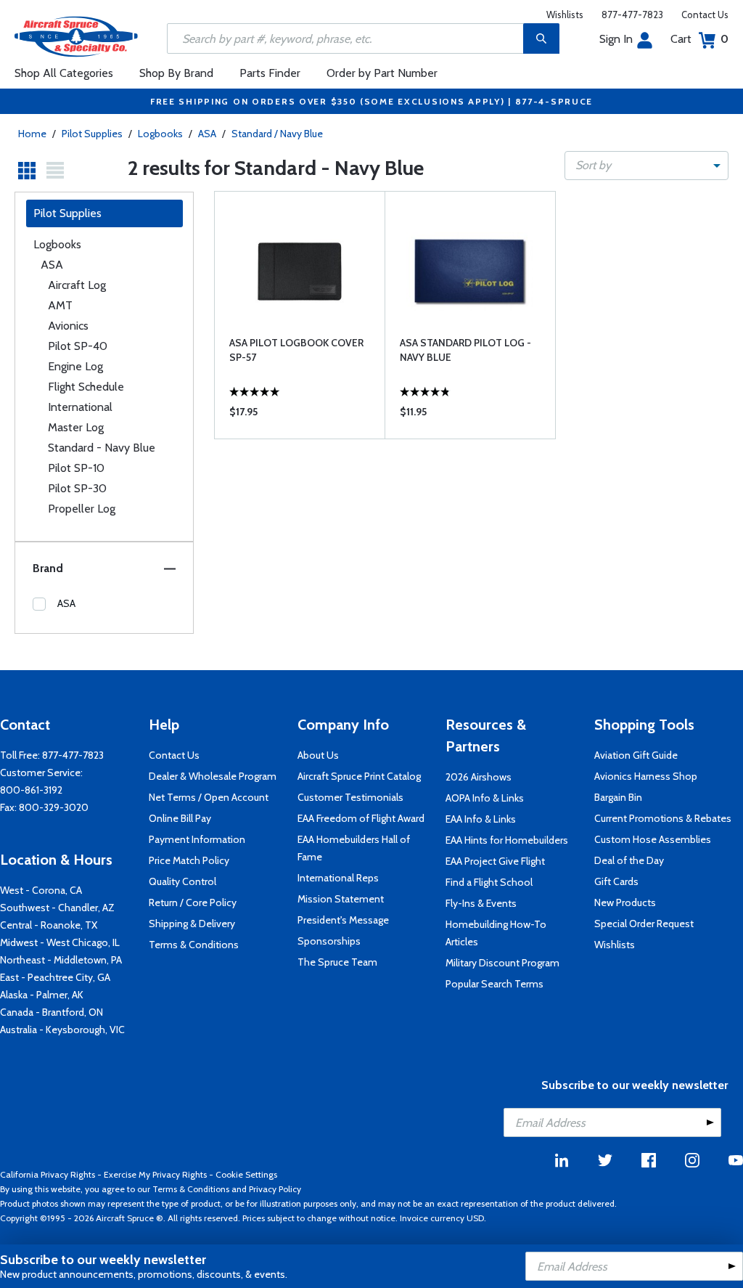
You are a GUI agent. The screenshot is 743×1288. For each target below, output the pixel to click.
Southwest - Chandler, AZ (57, 907)
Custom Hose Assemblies (652, 839)
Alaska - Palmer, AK (41, 994)
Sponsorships (329, 940)
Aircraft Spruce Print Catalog (359, 776)
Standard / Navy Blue (277, 133)
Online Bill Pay (180, 818)
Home (32, 133)
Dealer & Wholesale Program (212, 776)
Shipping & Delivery (192, 923)
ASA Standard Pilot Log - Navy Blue (465, 350)
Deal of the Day (629, 860)
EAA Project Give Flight (495, 861)
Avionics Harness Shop (645, 776)
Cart (699, 39)
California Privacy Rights (47, 1174)
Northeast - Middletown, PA (61, 959)
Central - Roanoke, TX (48, 925)
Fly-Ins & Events (481, 903)
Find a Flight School (489, 882)
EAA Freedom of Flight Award (360, 818)
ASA (208, 133)
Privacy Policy (275, 1188)
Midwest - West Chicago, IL (60, 942)
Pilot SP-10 (76, 468)
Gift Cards (616, 881)
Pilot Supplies (92, 133)
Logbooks (160, 133)
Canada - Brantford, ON (51, 1012)
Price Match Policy (189, 860)
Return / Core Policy (193, 902)
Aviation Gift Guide (636, 755)
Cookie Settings (246, 1174)
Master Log (76, 427)
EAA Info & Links (481, 819)
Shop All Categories (64, 73)
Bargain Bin (618, 797)
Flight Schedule (86, 387)
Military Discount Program (502, 962)
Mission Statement (340, 898)
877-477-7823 (632, 14)
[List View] (55, 170)
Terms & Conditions (194, 944)
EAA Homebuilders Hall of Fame (353, 848)
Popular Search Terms (494, 983)
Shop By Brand (176, 73)
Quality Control (182, 881)
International (80, 407)
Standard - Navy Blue (101, 448)
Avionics (68, 326)
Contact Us (704, 14)
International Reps (338, 877)
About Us (318, 755)
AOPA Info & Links (485, 797)
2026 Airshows (479, 776)
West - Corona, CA (41, 890)
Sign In (616, 39)
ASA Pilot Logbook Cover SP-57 (296, 350)
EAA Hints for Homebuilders (507, 840)
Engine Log (75, 366)
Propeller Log (81, 508)
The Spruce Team (337, 962)
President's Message (343, 919)
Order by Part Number (382, 73)
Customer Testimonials (350, 797)
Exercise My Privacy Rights (155, 1174)
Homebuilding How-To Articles (496, 933)
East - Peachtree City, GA (55, 977)
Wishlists (564, 14)
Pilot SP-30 (77, 488)
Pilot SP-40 (77, 346)
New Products (625, 902)
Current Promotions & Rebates (662, 818)
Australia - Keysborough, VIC (62, 1029)
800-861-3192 (31, 789)
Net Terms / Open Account (208, 797)
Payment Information (197, 839)
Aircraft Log (77, 285)
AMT (60, 305)
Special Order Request (644, 923)
